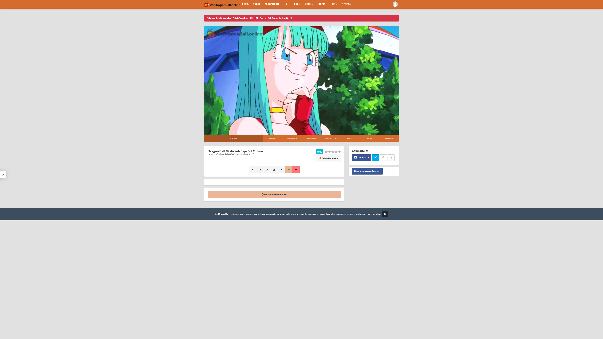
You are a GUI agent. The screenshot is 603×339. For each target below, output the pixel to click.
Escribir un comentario (275, 194)
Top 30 (347, 4)
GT (333, 4)
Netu (350, 138)
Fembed (311, 138)
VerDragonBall (222, 214)
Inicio (245, 4)
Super (307, 4)
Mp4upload (330, 138)
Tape (369, 138)
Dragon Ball (272, 4)
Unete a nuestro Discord (367, 171)
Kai (296, 4)
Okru (233, 138)
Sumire (389, 138)
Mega (272, 138)
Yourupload (291, 138)
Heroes (321, 4)
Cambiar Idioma (330, 157)
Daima (256, 4)
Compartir (363, 157)
